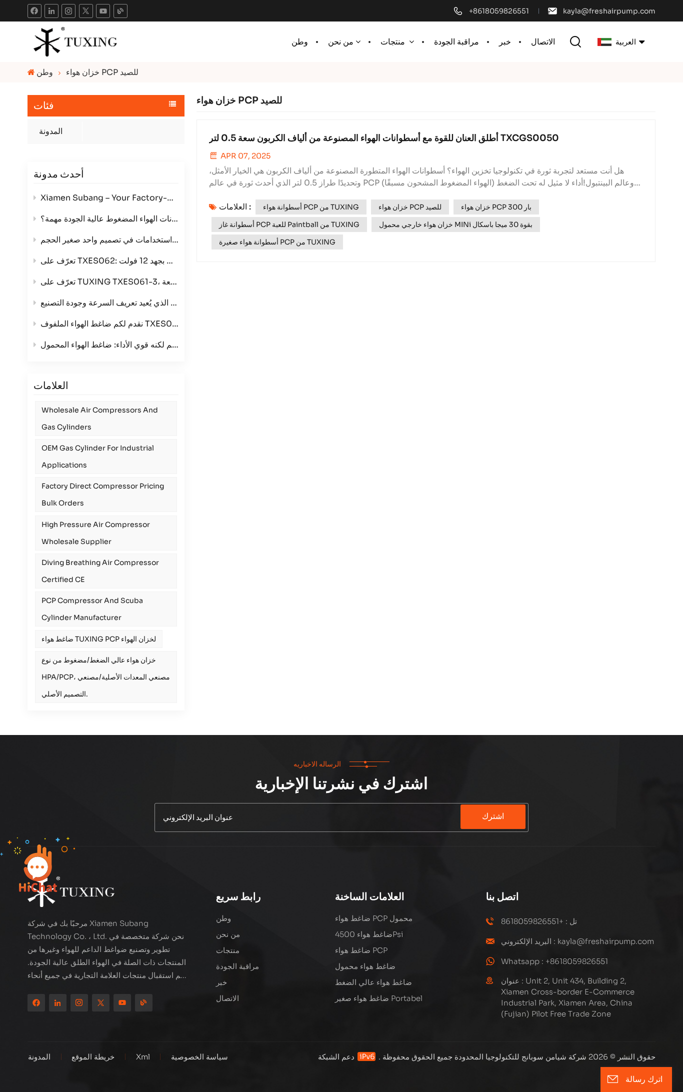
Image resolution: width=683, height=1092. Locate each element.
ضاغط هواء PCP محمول (373, 918)
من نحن (341, 41)
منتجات (393, 41)
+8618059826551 (499, 11)
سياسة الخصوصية (199, 1057)
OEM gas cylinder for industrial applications (98, 457)
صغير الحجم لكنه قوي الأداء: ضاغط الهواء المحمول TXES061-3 (109, 345)
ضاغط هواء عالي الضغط (373, 982)
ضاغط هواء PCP (361, 950)
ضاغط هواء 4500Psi (369, 934)
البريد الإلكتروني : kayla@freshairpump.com (577, 941)
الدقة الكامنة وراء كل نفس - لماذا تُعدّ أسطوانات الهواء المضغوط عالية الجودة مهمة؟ (109, 219)
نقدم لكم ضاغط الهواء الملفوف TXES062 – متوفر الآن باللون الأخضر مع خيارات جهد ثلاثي (109, 323)
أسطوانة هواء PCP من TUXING (311, 207)
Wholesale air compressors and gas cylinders (100, 419)
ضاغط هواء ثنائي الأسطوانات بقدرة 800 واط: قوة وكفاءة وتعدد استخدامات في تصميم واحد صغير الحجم (109, 239)
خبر (505, 41)
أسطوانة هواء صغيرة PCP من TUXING (277, 242)
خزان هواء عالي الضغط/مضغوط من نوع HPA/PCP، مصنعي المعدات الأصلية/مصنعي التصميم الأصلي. (106, 677)
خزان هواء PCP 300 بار (496, 207)
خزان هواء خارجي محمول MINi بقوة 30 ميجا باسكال (455, 224)
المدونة (50, 131)
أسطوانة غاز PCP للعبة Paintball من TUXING (289, 224)
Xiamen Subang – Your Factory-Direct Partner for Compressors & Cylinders (109, 197)
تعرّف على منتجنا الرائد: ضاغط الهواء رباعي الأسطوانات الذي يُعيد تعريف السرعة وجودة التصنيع (109, 303)
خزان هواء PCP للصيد (410, 207)
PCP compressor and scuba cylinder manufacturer (92, 609)
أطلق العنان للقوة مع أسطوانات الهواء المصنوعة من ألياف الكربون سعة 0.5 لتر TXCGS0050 (384, 138)
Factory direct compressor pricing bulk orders (103, 495)
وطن (300, 41)
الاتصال (543, 41)
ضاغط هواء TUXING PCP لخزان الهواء (99, 639)
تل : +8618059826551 (539, 921)
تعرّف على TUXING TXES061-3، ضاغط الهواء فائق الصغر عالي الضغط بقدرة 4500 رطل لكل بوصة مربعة (109, 281)
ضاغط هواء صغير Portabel (378, 998)
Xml (143, 1057)
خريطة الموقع (92, 1057)
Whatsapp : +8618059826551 (554, 961)
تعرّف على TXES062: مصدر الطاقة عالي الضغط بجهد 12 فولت (109, 261)
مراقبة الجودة (456, 41)
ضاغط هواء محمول (365, 966)
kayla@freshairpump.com (609, 11)
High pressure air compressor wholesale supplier (96, 533)
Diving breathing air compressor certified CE (100, 571)
